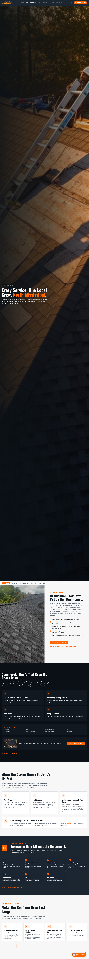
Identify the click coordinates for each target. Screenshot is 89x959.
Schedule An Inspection (9, 946)
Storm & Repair (24, 583)
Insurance (33, 583)
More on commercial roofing (9, 753)
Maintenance (42, 583)
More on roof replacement (56, 646)
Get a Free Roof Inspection (58, 642)
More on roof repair (71, 646)
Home (22, 3)
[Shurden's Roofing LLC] (7, 2)
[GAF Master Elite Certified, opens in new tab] (71, 3)
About (52, 3)
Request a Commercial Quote (75, 743)
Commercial (15, 583)
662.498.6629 (69, 823)
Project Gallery (43, 3)
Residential (6, 583)
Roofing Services (31, 2)
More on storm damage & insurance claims (12, 887)
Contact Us (59, 3)
